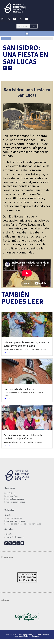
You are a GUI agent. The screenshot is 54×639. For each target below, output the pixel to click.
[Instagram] (2, 19)
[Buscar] (33, 26)
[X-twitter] (8, 19)
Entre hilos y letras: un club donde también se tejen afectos (23, 437)
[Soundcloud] (20, 19)
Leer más (7, 352)
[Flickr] (26, 19)
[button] (27, 33)
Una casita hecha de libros (19, 389)
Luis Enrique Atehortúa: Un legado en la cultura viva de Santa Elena (26, 344)
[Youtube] (14, 19)
